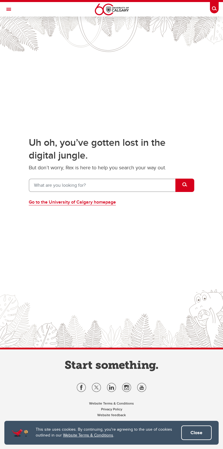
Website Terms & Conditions (88, 435)
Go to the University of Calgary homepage (72, 202)
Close (196, 432)
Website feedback (111, 414)
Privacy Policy (111, 409)
